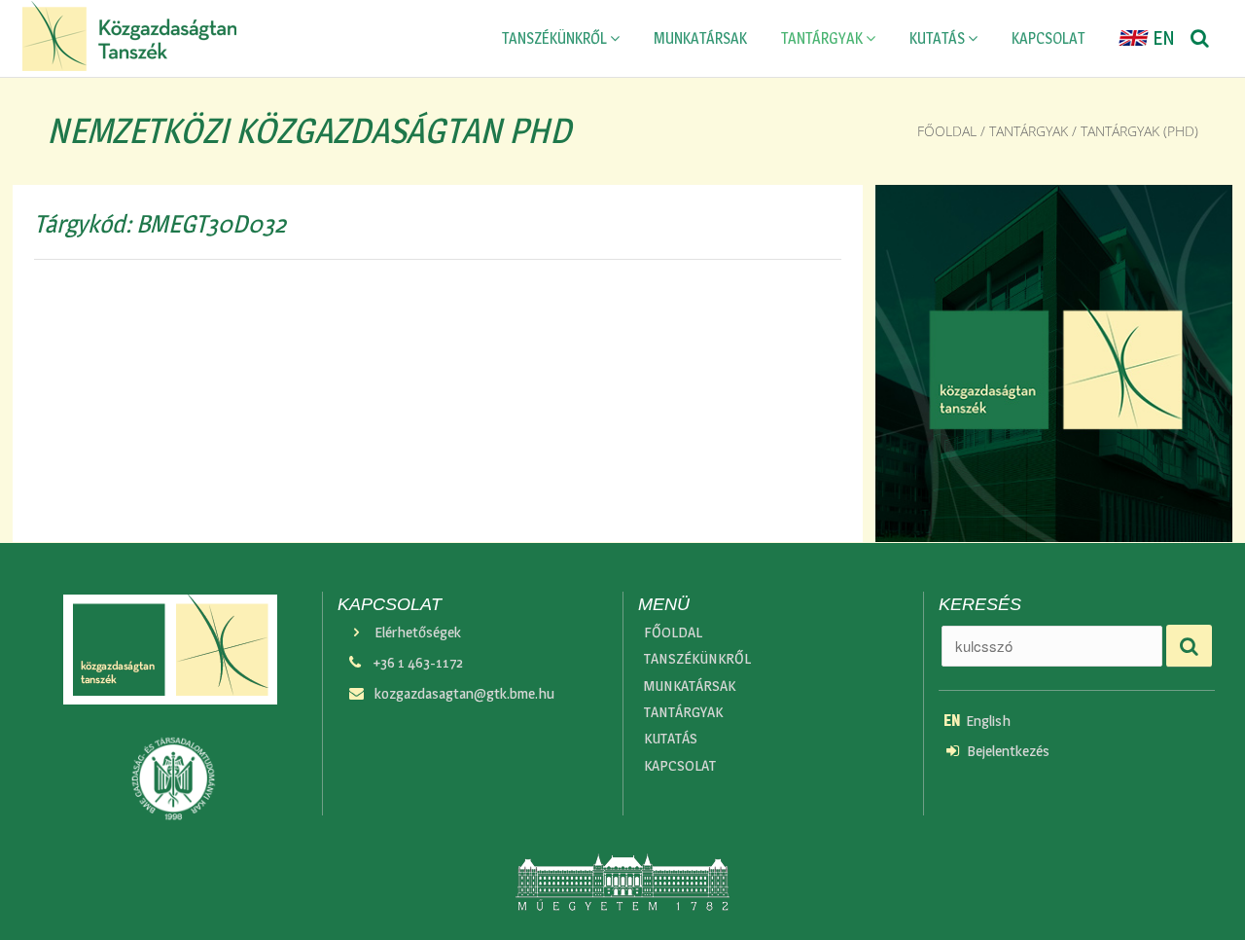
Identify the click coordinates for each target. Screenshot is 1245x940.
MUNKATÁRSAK (700, 38)
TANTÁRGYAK (823, 38)
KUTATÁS (938, 38)
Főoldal (947, 131)
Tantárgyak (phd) (1139, 131)
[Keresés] (1200, 39)
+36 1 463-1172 (418, 662)
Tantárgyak (1028, 131)
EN (1162, 38)
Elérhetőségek (417, 632)
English (977, 720)
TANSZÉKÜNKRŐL (556, 38)
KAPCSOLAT (1048, 38)
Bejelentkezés (1008, 750)
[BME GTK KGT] (129, 36)
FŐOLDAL (673, 632)
